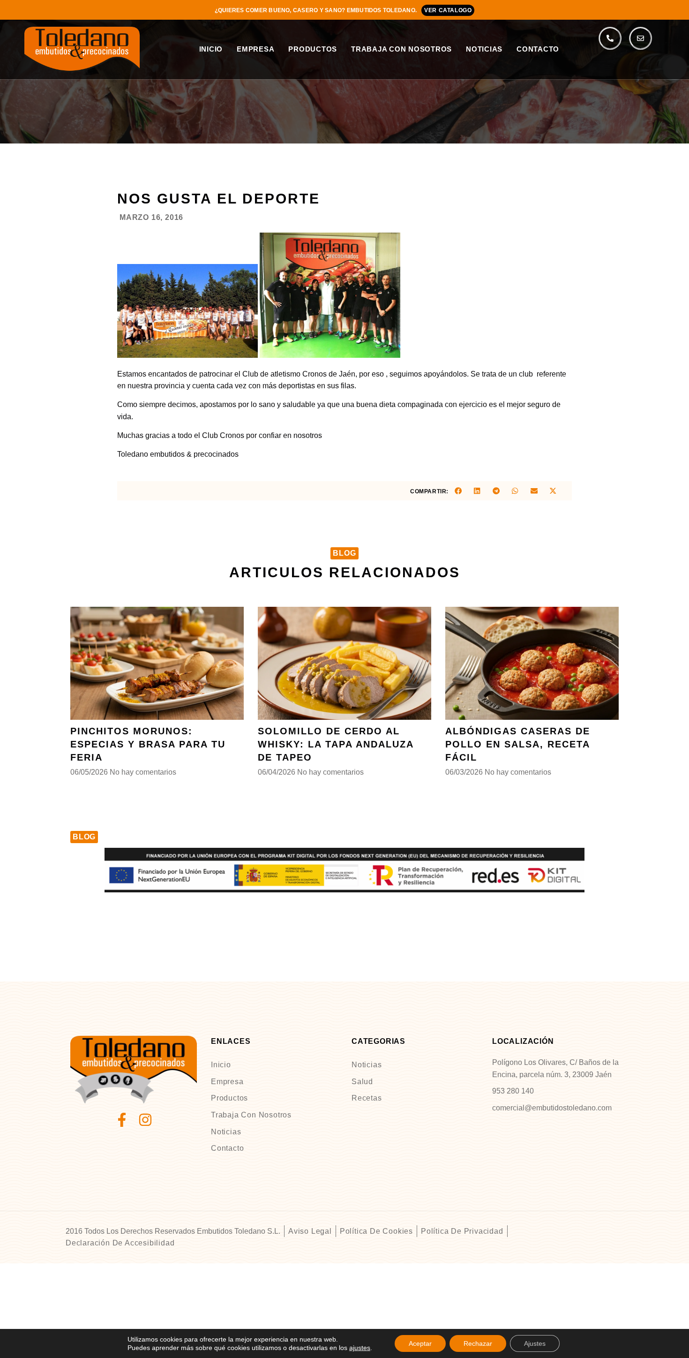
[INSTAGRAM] (145, 1120)
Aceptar (420, 1343)
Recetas (367, 1098)
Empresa (255, 49)
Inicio (211, 49)
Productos (312, 49)
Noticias (484, 49)
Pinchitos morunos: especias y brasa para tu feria (147, 744)
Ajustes (535, 1343)
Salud (362, 1082)
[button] (458, 490)
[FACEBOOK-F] (122, 1120)
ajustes (359, 1347)
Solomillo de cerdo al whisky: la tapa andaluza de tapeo (335, 744)
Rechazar (478, 1343)
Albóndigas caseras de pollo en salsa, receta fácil (517, 744)
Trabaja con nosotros (401, 49)
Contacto (538, 49)
